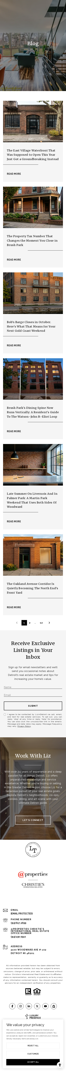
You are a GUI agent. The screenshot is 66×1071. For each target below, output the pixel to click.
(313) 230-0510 (18, 936)
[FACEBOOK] (12, 1006)
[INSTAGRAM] (20, 1006)
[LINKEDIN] (29, 1006)
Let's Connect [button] (33, 820)
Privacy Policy (24, 726)
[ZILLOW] (54, 1006)
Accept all (33, 1062)
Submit (33, 706)
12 (41, 622)
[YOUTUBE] (45, 1006)
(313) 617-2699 (18, 923)
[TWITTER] (37, 1006)
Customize (33, 1054)
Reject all (33, 1046)
